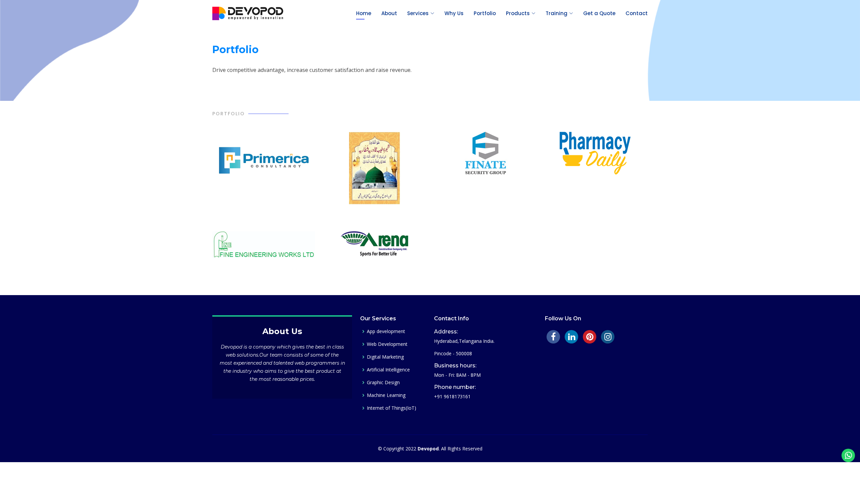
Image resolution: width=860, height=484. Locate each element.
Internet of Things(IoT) (391, 408)
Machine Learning (386, 395)
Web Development (387, 344)
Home (363, 13)
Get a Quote (599, 13)
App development (386, 331)
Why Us (454, 13)
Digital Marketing (385, 357)
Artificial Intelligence (388, 369)
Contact (637, 13)
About (389, 13)
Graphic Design (383, 382)
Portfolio (485, 13)
